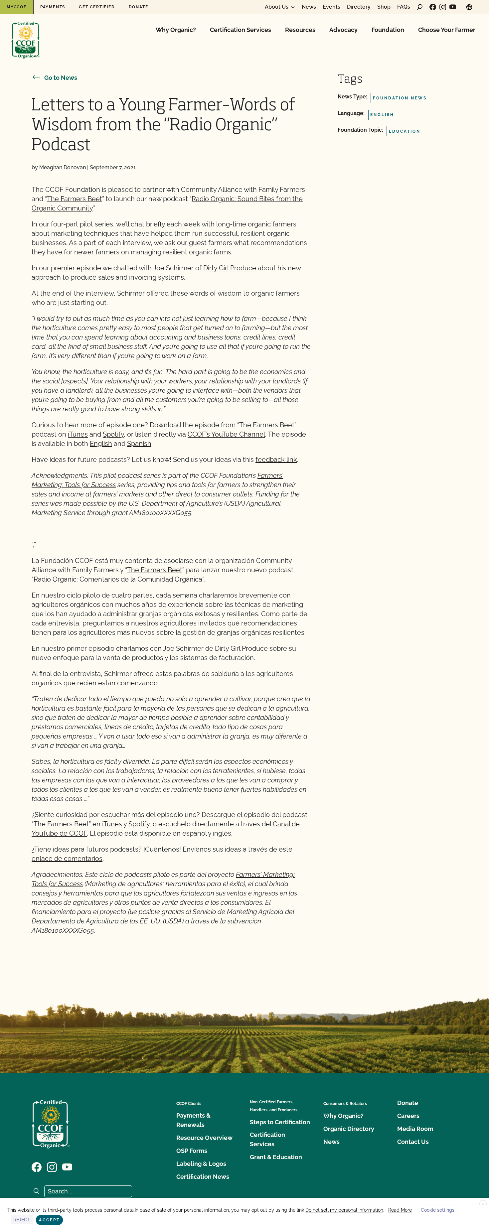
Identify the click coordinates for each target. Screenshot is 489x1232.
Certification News (202, 1176)
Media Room (415, 1128)
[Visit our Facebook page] (432, 7)
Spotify (113, 434)
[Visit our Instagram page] (442, 7)
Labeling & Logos (201, 1163)
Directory (359, 7)
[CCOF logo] (25, 33)
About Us (276, 7)
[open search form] (420, 7)
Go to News (60, 77)
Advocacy (343, 29)
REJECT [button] (21, 1219)
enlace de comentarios (67, 859)
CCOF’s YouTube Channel (226, 434)
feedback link (276, 460)
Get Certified (97, 7)
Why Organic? (176, 29)
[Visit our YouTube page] (452, 7)
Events (331, 7)
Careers (408, 1115)
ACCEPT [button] (49, 1220)
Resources (300, 29)
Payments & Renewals (193, 1120)
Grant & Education (276, 1157)
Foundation (388, 29)
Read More (400, 1210)
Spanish (139, 444)
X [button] (483, 1204)
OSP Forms (191, 1150)
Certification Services (240, 29)
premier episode (76, 268)
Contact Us (413, 1141)
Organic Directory (348, 1128)
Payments (52, 7)
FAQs (403, 7)
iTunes (78, 434)
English (101, 444)
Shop (384, 7)
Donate (138, 7)
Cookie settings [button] (437, 1210)
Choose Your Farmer (446, 29)
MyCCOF (17, 7)
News (309, 7)
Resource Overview (204, 1137)
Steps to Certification (280, 1122)
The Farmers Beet (74, 199)
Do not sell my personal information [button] (344, 1210)
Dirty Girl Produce (229, 268)
